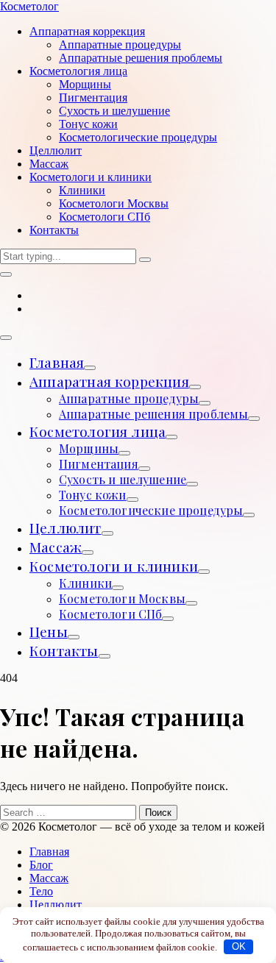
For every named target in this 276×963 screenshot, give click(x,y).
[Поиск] (6, 274)
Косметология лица (97, 431)
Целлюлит (65, 527)
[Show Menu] (6, 337)
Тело (41, 891)
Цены (48, 631)
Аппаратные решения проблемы (153, 414)
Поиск (158, 812)
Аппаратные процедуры (129, 398)
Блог (41, 865)
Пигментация (98, 464)
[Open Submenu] (90, 368)
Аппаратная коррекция (109, 381)
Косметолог (29, 6)
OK (239, 946)
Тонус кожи (93, 494)
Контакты (64, 650)
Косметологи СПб (110, 614)
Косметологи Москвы (122, 598)
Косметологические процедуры (151, 510)
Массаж (55, 546)
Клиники (85, 583)
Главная (56, 362)
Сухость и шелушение (122, 479)
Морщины (88, 448)
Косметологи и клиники (113, 565)
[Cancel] (145, 259)
